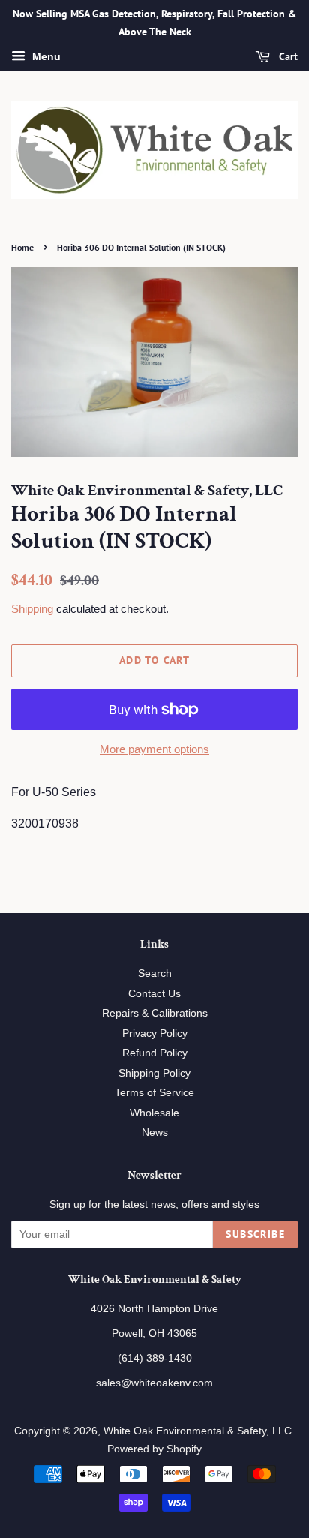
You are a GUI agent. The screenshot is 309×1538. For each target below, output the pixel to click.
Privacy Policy (155, 1033)
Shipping (32, 608)
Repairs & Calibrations (155, 1013)
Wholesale (154, 1113)
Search (155, 973)
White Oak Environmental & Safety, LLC (198, 1431)
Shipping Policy (154, 1073)
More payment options (154, 749)
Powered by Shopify (154, 1449)
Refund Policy (155, 1053)
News (155, 1132)
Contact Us (154, 993)
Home (22, 247)
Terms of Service (154, 1092)
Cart (287, 56)
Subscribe (255, 1234)
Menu (45, 56)
